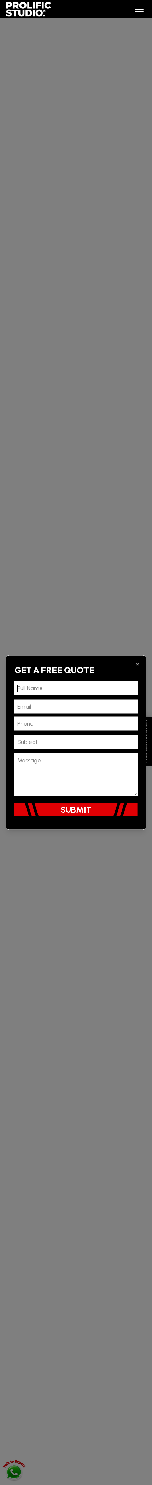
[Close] (137, 664)
